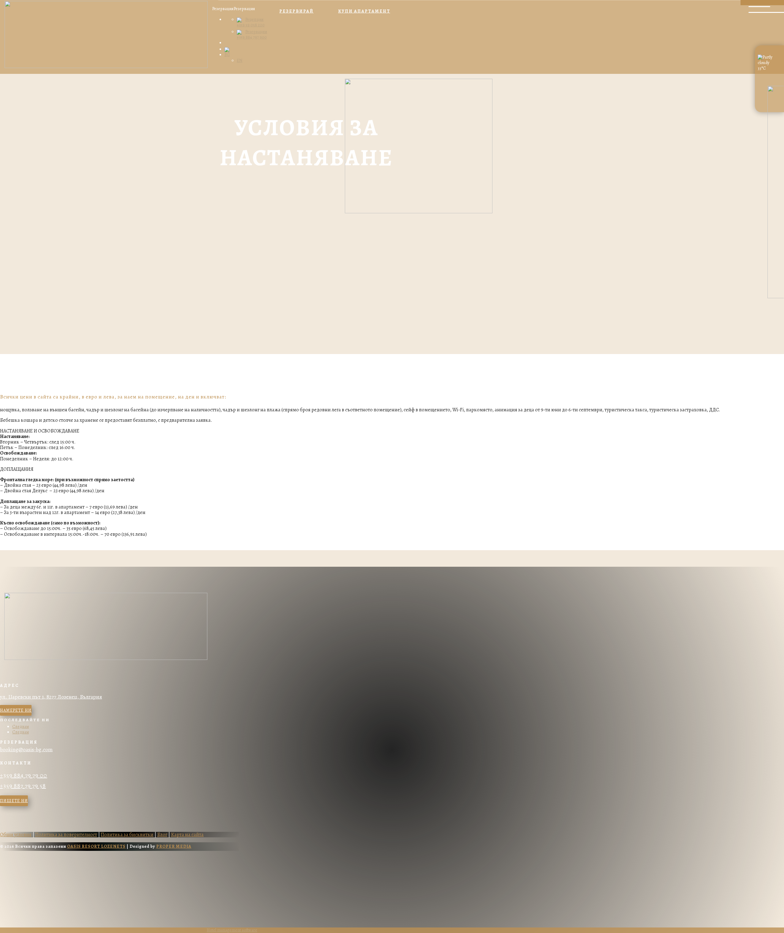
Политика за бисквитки (127, 834)
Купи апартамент (364, 11)
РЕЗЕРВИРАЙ (296, 11)
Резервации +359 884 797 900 (252, 34)
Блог (162, 834)
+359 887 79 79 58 (23, 786)
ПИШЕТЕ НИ (14, 801)
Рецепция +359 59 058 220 (251, 22)
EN (240, 60)
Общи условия (16, 834)
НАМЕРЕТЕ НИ (16, 710)
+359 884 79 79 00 (23, 775)
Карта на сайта (187, 834)
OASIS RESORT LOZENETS (96, 846)
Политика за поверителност (66, 834)
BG (227, 55)
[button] (233, 9)
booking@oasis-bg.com (26, 749)
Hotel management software (232, 930)
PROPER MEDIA (173, 846)
